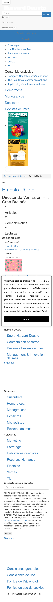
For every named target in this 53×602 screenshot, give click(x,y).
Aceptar (27, 319)
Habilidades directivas (20, 49)
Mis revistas (15, 422)
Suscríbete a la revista (26, 33)
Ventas (11, 61)
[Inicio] (26, 8)
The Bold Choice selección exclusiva (27, 80)
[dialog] (26, 301)
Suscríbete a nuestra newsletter (18, 482)
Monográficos (14, 96)
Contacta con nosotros (23, 341)
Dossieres (12, 102)
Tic (9, 65)
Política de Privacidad (22, 581)
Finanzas (13, 57)
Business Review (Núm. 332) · (18, 249)
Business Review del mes (25, 348)
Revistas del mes (17, 108)
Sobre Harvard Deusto (23, 335)
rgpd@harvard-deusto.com (15, 520)
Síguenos (9, 362)
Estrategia (13, 45)
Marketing (14, 440)
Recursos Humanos (18, 53)
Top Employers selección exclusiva (27, 84)
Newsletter (26, 38)
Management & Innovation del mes (26, 356)
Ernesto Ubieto (18, 189)
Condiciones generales (23, 568)
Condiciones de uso (21, 574)
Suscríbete (14, 396)
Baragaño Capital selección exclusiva (28, 76)
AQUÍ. (44, 310)
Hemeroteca (7, 22)
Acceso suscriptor (9, 27)
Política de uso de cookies (25, 587)
